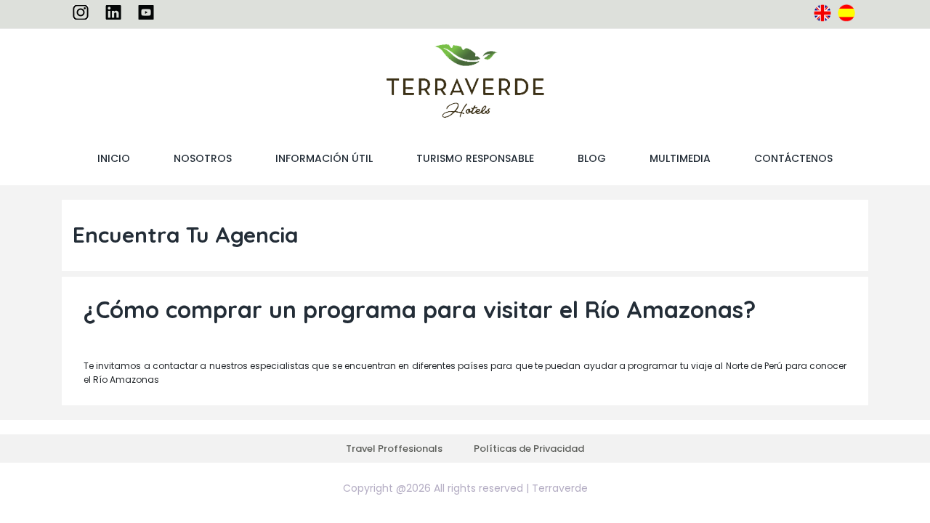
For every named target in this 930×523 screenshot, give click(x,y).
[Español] (846, 12)
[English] (822, 12)
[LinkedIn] (113, 11)
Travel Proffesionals (394, 448)
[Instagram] (81, 11)
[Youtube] (146, 11)
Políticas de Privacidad (529, 448)
